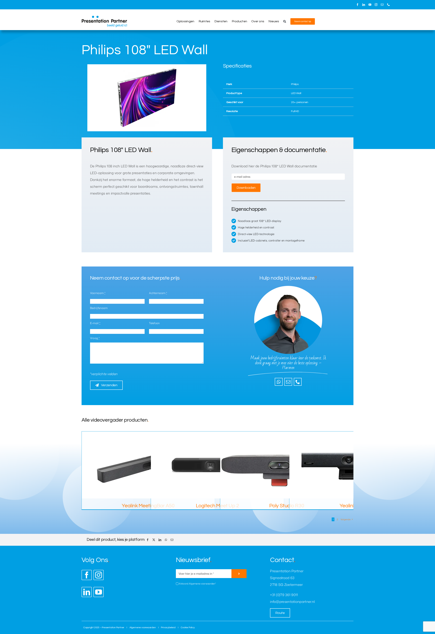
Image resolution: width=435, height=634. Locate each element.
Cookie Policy (188, 627)
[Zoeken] (284, 21)
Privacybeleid (168, 627)
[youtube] (370, 4)
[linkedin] (363, 4)
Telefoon (154, 323)
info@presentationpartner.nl (292, 601)
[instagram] (376, 4)
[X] (154, 540)
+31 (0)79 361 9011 (284, 594)
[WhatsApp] (166, 540)
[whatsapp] (279, 382)
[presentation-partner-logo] (104, 17)
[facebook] (357, 4)
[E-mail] (172, 540)
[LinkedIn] (160, 540)
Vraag (95, 338)
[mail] (382, 4)
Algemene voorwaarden (142, 627)
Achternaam (158, 293)
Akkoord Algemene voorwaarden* (197, 583)
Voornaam (97, 293)
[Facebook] (148, 540)
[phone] (388, 4)
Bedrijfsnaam (99, 308)
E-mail (95, 323)
